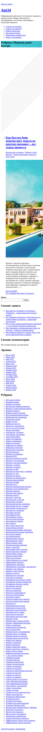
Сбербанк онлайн (13, 658)
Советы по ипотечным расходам (19, 671)
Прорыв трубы (12, 619)
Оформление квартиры (15, 565)
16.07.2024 (10, 157)
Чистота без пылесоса (14, 712)
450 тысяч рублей (13, 400)
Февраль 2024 (11, 388)
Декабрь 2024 (11, 370)
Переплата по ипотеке (15, 575)
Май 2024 (10, 383)
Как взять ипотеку (13, 33)
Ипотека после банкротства (17, 489)
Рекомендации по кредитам (17, 638)
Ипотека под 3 (12, 484)
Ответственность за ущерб (16, 560)
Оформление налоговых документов (21, 567)
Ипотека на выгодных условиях (19, 471)
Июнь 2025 (10, 357)
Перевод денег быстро (15, 571)
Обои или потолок (13, 558)
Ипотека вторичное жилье (16, 458)
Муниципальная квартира (16, 545)
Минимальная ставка (14, 541)
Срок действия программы (17, 681)
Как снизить (11, 523)
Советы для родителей (15, 664)
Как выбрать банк (13, 515)
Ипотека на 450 (12, 469)
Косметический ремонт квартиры (19, 532)
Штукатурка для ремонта (16, 714)
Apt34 (6, 10)
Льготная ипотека (13, 536)
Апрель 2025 (11, 362)
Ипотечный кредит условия (17, 506)
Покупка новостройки (15, 595)
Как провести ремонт (14, 521)
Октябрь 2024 (11, 375)
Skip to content (6, 4)
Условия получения (14, 701)
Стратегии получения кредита (18, 692)
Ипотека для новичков (15, 461)
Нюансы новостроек (14, 556)
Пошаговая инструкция (15, 606)
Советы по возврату (14, 666)
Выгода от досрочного (15, 426)
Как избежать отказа (14, 517)
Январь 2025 (11, 368)
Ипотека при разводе (14, 493)
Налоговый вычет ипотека (16, 549)
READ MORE (11, 291)
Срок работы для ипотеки (16, 686)
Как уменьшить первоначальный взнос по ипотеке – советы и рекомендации (23, 329)
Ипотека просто (12, 495)
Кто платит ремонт (13, 534)
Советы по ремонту (14, 29)
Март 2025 (10, 364)
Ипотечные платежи (14, 502)
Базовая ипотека (12, 402)
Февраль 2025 (11, 366)
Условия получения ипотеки (17, 703)
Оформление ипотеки (15, 562)
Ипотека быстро (12, 452)
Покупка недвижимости (16, 593)
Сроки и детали (12, 690)
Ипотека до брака (13, 465)
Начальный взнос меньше (16, 552)
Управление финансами (15, 697)
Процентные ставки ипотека (17, 621)
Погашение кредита (14, 586)
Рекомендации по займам (16, 634)
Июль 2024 (10, 379)
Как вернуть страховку (15, 510)
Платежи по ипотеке (14, 578)
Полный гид (11, 604)
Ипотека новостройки (15, 480)
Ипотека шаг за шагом (15, 500)
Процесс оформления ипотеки (18, 623)
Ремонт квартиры (13, 31)
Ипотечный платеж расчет (16, 508)
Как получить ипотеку (15, 519)
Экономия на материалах (16, 716)
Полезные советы (13, 597)
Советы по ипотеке (14, 27)
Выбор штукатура (13, 424)
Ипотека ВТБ (11, 456)
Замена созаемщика (14, 441)
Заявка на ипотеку (13, 443)
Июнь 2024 (10, 381)
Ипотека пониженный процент (18, 487)
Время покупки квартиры (16, 417)
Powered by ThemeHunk (15, 729)
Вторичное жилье (13, 419)
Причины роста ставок (15, 612)
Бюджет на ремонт (13, 404)
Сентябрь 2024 (12, 377)
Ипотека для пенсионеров (16, 463)
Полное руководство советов (17, 601)
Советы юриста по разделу (17, 679)
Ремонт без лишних (14, 640)
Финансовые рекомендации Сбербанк (21, 707)
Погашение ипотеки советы (17, 584)
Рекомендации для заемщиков (18, 632)
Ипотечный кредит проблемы (18, 504)
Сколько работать (13, 660)
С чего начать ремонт (14, 656)
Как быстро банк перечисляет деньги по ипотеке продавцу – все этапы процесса (21, 142)
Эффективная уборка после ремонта (20, 720)
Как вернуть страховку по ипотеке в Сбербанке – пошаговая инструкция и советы (21, 313)
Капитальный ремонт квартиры (19, 530)
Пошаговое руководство (16, 35)
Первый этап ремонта (15, 569)
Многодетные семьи (14, 543)
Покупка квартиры (13, 591)
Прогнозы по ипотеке (15, 614)
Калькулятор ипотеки (14, 528)
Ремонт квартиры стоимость (17, 649)
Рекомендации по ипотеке (16, 636)
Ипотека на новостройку (16, 478)
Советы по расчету (13, 675)
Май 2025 (10, 359)
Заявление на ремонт (14, 445)
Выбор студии (11, 422)
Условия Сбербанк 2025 (15, 705)
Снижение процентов (15, 662)
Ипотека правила (13, 491)
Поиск (3, 297)
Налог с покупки (13, 547)
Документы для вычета (15, 435)
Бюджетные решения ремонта (18, 406)
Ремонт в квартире (13, 643)
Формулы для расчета (14, 710)
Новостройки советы (14, 554)
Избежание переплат (14, 448)
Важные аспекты (13, 411)
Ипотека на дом (12, 474)
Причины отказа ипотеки (16, 610)
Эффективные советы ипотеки (18, 723)
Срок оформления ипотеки (17, 684)
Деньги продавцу (13, 430)
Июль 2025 (10, 355)
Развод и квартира (13, 625)
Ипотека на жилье (13, 476)
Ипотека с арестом (13, 497)
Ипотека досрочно (13, 467)
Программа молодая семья (16, 617)
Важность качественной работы (19, 409)
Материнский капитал (15, 539)
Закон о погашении (14, 37)
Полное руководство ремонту (18, 599)
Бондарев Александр (25, 293)
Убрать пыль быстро (14, 694)
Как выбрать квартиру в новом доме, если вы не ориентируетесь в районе (23, 333)
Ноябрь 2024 (11, 372)
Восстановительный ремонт (17, 415)
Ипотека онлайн (12, 482)
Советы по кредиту (14, 673)
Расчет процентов (13, 630)
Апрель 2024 (11, 385)
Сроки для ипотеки (14, 688)
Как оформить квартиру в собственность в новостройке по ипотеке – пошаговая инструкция (23, 319)
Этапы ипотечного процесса (24, 155)
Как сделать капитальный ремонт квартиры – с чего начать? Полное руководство (23, 325)
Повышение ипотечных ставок (18, 580)
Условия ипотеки (13, 699)
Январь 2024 (11, 390)
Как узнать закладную (15, 526)
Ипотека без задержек (15, 152)
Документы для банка (15, 432)
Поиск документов (13, 588)
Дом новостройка (13, 437)
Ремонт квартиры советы (16, 647)
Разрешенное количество (16, 627)
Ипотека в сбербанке (14, 454)
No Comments (11, 293)
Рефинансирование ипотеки (17, 653)
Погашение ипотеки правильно (19, 582)
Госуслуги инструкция (15, 428)
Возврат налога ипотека (15, 413)
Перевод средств (12, 573)
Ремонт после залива (14, 651)
